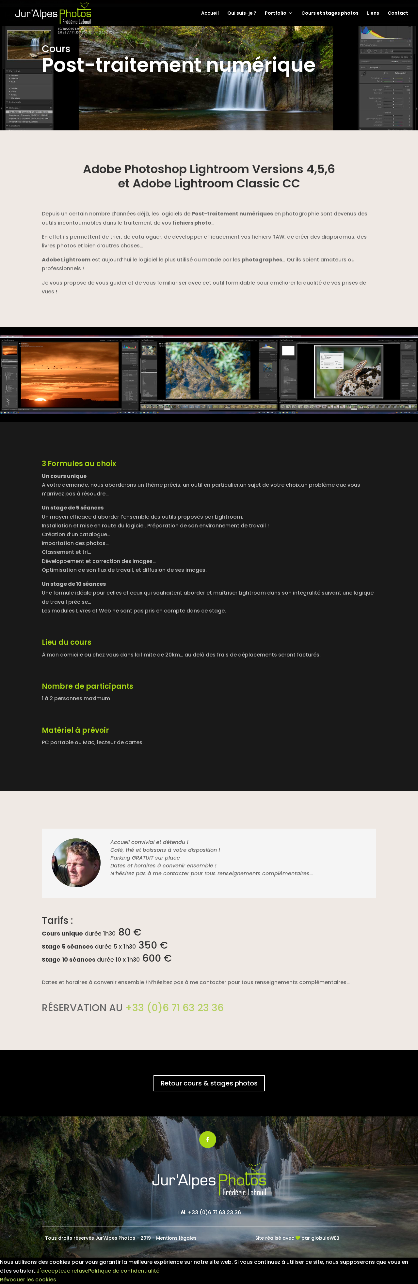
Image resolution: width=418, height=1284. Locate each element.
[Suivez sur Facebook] (207, 1139)
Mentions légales (176, 1238)
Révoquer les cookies (28, 1279)
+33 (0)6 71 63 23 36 (174, 1008)
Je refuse (76, 1271)
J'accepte (50, 1271)
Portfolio (275, 13)
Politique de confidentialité (123, 1271)
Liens (373, 13)
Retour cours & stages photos (209, 1083)
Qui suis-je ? (241, 13)
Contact (398, 13)
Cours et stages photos (330, 13)
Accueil (210, 13)
